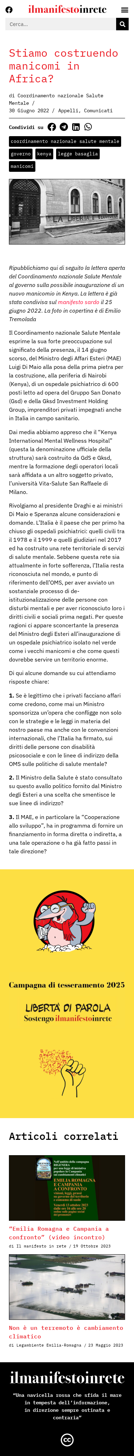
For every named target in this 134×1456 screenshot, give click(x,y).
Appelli (68, 110)
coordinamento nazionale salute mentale (65, 141)
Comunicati (98, 110)
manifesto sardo (78, 301)
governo (21, 154)
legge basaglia (78, 154)
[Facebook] (9, 10)
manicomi (22, 166)
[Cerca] (122, 24)
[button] (51, 127)
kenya (44, 154)
